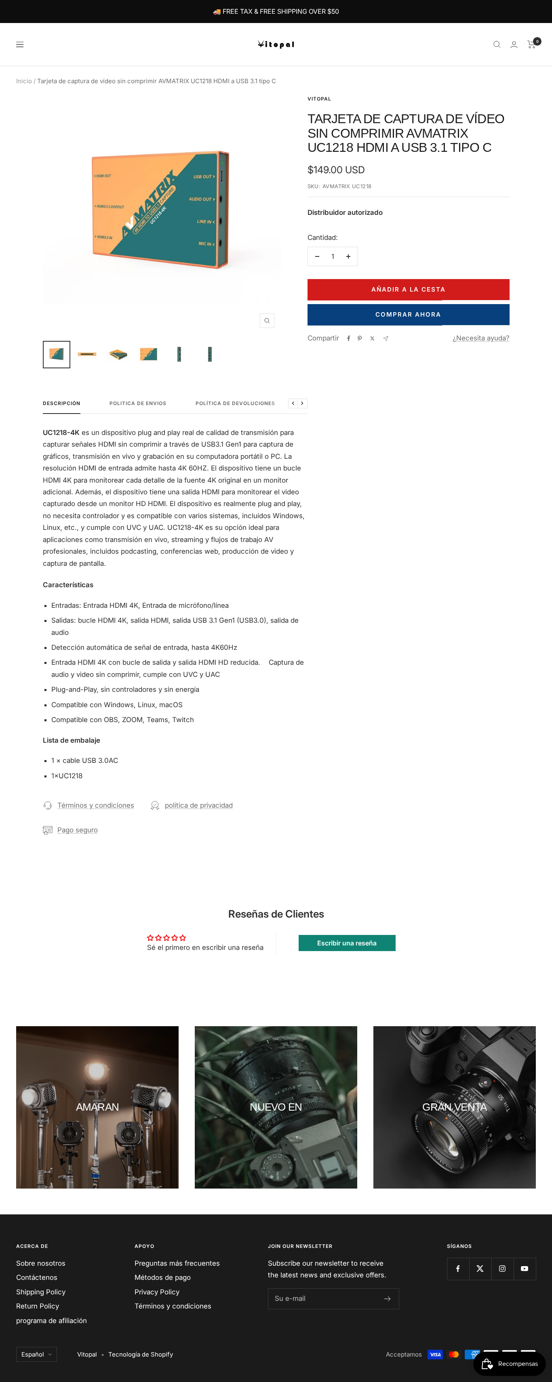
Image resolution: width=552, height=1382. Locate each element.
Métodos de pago (163, 1277)
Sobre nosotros (40, 1263)
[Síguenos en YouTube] (525, 1269)
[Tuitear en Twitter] (372, 338)
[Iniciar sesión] (514, 44)
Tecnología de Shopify (140, 1354)
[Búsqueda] (497, 44)
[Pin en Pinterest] (360, 338)
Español (32, 1354)
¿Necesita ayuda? (481, 338)
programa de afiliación (51, 1321)
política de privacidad (199, 805)
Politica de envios (138, 403)
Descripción (61, 403)
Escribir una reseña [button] (347, 943)
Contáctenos (36, 1277)
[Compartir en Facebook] (348, 338)
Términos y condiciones (95, 805)
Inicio (24, 81)
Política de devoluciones (235, 403)
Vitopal (319, 99)
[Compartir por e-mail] (385, 338)
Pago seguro (77, 830)
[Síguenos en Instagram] (502, 1269)
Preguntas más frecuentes (177, 1263)
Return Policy (37, 1306)
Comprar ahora (408, 314)
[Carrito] (531, 44)
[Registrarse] (387, 1299)
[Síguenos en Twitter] (480, 1269)
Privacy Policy (157, 1292)
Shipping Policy (40, 1292)
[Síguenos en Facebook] (458, 1269)
